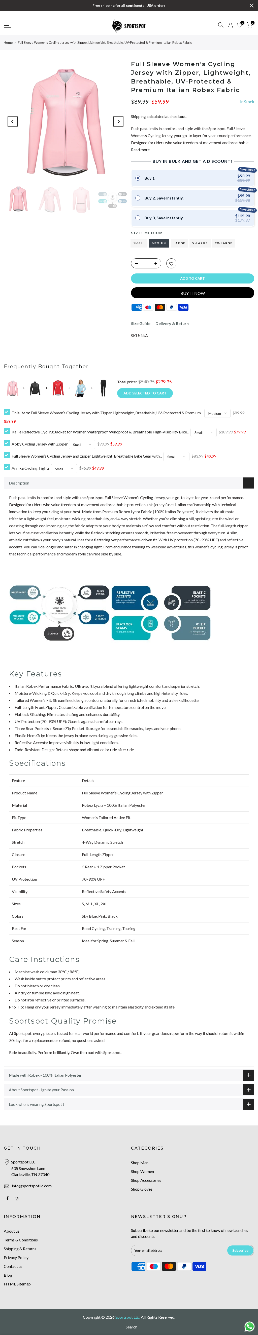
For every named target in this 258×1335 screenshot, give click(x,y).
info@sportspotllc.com (32, 1185)
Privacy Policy (16, 1257)
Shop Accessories (146, 1180)
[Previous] (13, 121)
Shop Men (139, 1162)
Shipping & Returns (20, 1248)
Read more (140, 149)
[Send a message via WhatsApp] (249, 1326)
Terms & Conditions (21, 1239)
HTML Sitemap (17, 1283)
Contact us (13, 1266)
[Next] (118, 121)
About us (11, 1231)
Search (131, 1326)
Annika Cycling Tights (31, 468)
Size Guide (140, 323)
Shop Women (142, 1171)
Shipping (138, 116)
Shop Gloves (141, 1189)
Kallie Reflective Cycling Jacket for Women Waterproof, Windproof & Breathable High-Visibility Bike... (100, 431)
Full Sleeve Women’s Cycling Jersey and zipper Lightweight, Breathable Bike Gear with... (87, 456)
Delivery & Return (172, 323)
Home (8, 43)
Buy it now (192, 293)
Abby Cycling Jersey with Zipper (40, 443)
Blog (8, 1275)
